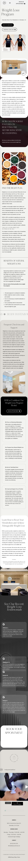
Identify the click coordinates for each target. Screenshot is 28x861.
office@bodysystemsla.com (14, 845)
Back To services (7, 25)
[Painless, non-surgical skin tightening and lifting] (14, 787)
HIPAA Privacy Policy (12, 857)
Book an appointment (20, 2)
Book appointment (13, 411)
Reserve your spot (9, 29)
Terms (18, 857)
